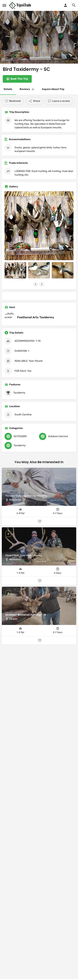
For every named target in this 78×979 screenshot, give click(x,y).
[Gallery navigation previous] (36, 284)
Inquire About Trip (53, 89)
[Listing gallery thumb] (39, 225)
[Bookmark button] (40, 640)
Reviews (27, 89)
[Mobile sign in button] (65, 5)
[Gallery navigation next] (42, 284)
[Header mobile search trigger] (73, 5)
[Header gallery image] (39, 32)
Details (8, 89)
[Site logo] (20, 5)
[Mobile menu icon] (4, 5)
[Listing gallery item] (15, 270)
